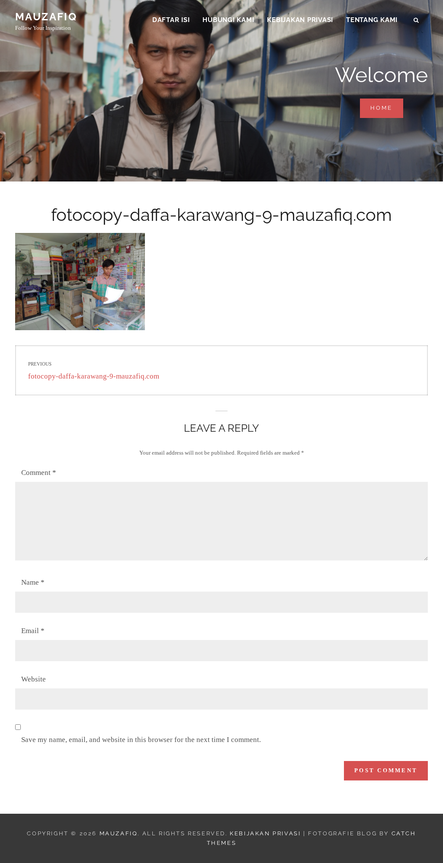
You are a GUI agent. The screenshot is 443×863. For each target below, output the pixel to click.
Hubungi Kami (228, 20)
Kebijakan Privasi (300, 20)
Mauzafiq (46, 16)
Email (33, 631)
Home (386, 107)
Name (33, 582)
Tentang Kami (372, 20)
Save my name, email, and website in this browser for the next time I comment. (141, 740)
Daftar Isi (171, 20)
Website (33, 679)
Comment (38, 472)
